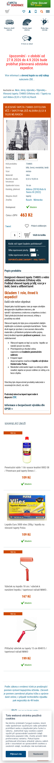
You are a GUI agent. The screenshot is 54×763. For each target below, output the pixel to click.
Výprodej (40, 90)
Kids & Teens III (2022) (36, 191)
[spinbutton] (15, 235)
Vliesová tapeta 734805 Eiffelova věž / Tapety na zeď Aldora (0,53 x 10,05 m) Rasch (27, 95)
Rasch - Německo (34, 199)
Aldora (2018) (32, 189)
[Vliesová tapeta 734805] (10, 157)
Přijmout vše (16, 754)
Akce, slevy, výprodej (25, 90)
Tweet (8, 226)
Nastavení (38, 754)
